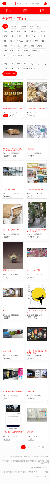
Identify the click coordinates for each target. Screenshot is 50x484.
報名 (5, 115)
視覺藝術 (34, 31)
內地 (11, 51)
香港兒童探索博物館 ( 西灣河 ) (13, 108)
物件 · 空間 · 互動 (33, 270)
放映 (25, 46)
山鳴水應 (30, 432)
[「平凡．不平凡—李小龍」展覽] (37, 295)
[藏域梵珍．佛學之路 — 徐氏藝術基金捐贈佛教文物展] (13, 134)
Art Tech (20, 41)
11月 (5, 69)
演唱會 (39, 46)
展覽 (32, 46)
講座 (36, 41)
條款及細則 (45, 456)
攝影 (26, 36)
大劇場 (28, 55)
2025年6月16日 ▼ (10, 73)
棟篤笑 (6, 36)
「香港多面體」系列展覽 (35, 189)
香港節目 (7, 18)
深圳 (18, 51)
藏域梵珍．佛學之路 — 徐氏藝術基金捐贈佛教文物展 (12, 150)
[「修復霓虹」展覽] (13, 174)
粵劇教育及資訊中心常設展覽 (13, 391)
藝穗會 (26, 51)
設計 (5, 41)
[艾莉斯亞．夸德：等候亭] (13, 215)
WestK (20, 55)
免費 (31, 26)
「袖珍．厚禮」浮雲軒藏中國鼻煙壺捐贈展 (37, 352)
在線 (5, 51)
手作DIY (34, 36)
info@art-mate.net (39, 472)
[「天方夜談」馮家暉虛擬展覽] (13, 417)
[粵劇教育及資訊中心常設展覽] (13, 376)
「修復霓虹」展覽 (9, 189)
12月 (12, 69)
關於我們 (19, 456)
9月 (38, 64)
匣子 (4, 311)
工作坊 (28, 41)
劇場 (5, 31)
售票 (41, 10)
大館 (12, 55)
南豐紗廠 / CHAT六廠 (39, 51)
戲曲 (25, 31)
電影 (13, 36)
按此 (47, 467)
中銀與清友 (30, 391)
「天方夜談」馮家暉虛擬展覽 (13, 432)
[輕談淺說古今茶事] (13, 255)
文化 (11, 41)
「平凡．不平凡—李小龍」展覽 (36, 312)
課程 (5, 46)
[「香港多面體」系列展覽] (37, 174)
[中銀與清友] (37, 376)
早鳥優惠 (23, 26)
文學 (20, 36)
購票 (25, 10)
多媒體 (42, 31)
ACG (11, 46)
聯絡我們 (27, 456)
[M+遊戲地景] (13, 336)
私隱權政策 (36, 456)
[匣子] (13, 295)
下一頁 (41, 447)
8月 (32, 64)
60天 (25, 64)
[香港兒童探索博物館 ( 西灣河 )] (13, 93)
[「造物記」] (37, 134)
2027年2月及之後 (29, 69)
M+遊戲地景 (7, 351)
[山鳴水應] (37, 417)
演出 (18, 46)
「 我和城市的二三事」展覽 (36, 108)
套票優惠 (13, 26)
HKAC (6, 55)
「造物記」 (30, 149)
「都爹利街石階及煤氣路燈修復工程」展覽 (37, 231)
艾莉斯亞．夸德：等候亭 (11, 230)
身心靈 (43, 36)
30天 (18, 64)
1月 (18, 69)
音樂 (11, 31)
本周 (5, 64)
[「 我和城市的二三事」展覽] (37, 93)
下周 (11, 64)
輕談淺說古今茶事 (9, 270)
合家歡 (39, 26)
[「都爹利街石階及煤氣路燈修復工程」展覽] (37, 215)
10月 (44, 64)
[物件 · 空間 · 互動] (37, 255)
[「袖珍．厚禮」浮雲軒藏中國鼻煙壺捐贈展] (37, 336)
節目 (8, 10)
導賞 (42, 41)
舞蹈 (18, 31)
